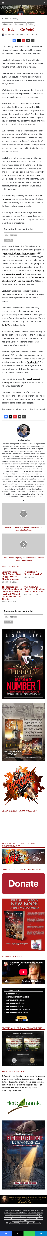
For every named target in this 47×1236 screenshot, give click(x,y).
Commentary (20, 24)
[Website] (23, 500)
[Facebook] (14, 40)
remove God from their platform (19, 253)
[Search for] (44, 3)
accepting (39, 270)
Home (5, 19)
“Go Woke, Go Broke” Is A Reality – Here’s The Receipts (34, 589)
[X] (19, 40)
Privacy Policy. (37, 1223)
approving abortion (15, 274)
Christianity (14, 19)
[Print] (32, 40)
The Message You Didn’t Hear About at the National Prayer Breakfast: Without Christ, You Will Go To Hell (12, 592)
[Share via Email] (28, 40)
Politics (30, 24)
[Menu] (3, 3)
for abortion (32, 362)
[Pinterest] (23, 40)
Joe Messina (9, 35)
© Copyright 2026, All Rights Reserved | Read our (19, 1223)
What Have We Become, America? (33, 573)
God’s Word (7, 325)
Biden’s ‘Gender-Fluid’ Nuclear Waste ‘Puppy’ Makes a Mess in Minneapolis (12, 575)
